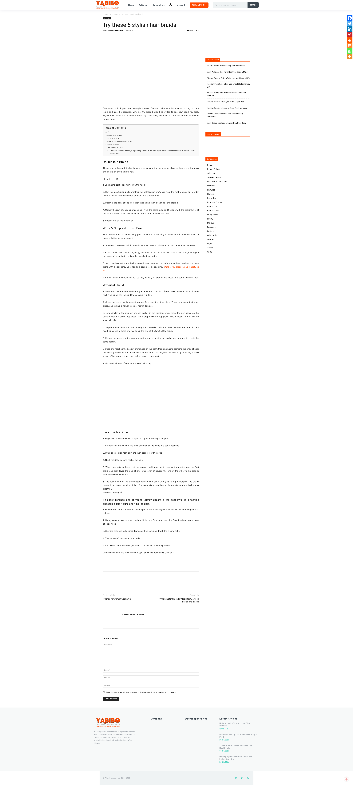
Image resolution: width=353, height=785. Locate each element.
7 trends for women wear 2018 (117, 599)
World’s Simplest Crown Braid (119, 141)
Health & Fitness (214, 202)
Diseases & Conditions (217, 181)
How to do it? (115, 138)
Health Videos (213, 210)
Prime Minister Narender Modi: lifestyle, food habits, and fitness (179, 600)
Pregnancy (211, 227)
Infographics (212, 214)
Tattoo (210, 247)
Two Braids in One (115, 148)
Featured (211, 189)
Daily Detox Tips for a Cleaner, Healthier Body (226, 123)
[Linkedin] (349, 29)
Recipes (210, 231)
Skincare (211, 239)
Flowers (210, 194)
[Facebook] (105, 36)
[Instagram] (236, 778)
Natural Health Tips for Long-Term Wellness (226, 66)
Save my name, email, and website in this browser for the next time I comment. (141, 692)
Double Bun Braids (114, 135)
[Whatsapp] (349, 51)
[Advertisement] (151, 562)
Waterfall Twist (113, 144)
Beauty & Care (213, 169)
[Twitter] (112, 36)
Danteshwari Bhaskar (114, 30)
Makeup (210, 223)
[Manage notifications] (346, 779)
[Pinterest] (118, 36)
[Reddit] (349, 40)
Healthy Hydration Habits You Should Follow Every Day (228, 85)
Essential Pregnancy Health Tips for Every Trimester (225, 115)
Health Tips (212, 206)
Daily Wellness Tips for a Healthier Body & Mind (227, 72)
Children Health (214, 177)
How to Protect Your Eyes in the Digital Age (225, 102)
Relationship (212, 235)
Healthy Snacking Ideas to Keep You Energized (227, 108)
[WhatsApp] (124, 36)
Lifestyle (211, 218)
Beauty (210, 165)
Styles (209, 243)
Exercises (211, 185)
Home (105, 14)
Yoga (209, 251)
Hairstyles (114, 14)
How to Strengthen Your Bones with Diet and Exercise (226, 94)
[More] (131, 36)
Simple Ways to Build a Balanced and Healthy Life (228, 78)
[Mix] (349, 45)
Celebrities (211, 173)
